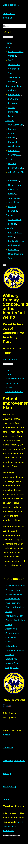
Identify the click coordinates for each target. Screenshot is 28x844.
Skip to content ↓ (11, 5)
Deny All (17, 835)
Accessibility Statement (14, 760)
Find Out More (10, 359)
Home (8, 370)
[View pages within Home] (11, 43)
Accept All (5, 835)
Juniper (6, 735)
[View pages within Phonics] (16, 138)
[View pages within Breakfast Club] (23, 168)
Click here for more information (13, 826)
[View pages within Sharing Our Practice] (16, 82)
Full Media (8, 747)
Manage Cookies (11, 835)
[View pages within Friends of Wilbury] (16, 194)
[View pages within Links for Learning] (17, 211)
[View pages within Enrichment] (19, 181)
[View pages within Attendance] (19, 151)
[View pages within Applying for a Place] (14, 237)
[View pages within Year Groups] (20, 155)
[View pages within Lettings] (16, 224)
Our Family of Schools (7, 36)
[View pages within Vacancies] (18, 250)
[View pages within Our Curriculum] (23, 125)
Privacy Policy (9, 786)
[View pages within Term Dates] (19, 198)
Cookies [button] (7, 799)
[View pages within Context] (16, 56)
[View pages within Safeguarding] (21, 95)
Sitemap (7, 773)
